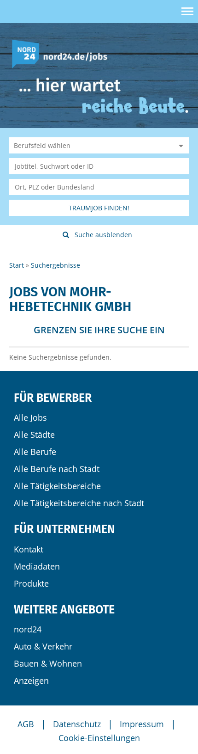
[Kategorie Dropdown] (179, 145)
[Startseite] (63, 53)
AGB (25, 723)
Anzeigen (31, 680)
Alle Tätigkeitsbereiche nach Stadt (79, 503)
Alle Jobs (30, 417)
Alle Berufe (35, 451)
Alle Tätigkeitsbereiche (57, 485)
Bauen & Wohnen (48, 663)
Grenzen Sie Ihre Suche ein (99, 330)
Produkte (31, 583)
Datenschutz (77, 723)
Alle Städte (34, 434)
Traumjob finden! (99, 207)
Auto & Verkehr (43, 646)
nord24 (27, 629)
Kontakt (28, 549)
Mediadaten (37, 566)
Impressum (142, 723)
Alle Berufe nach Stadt (56, 468)
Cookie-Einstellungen (99, 737)
